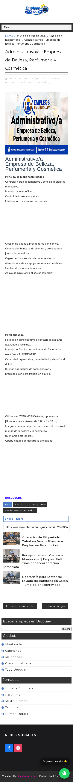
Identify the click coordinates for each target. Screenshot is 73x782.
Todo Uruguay (16, 669)
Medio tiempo (16, 701)
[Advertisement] (36, 222)
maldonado (13, 657)
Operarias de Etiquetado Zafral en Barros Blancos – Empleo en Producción (42, 541)
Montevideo (14, 644)
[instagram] (18, 748)
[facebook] (9, 748)
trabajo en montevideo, (35, 82)
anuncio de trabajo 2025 (30, 35)
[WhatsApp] (64, 773)
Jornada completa (19, 688)
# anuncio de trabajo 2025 (29, 504)
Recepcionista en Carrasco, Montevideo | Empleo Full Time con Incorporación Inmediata (33, 561)
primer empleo (17, 714)
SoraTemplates (27, 776)
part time (13, 694)
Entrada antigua (55, 606)
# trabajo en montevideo (20, 510)
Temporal (12, 707)
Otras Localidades (19, 663)
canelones (13, 650)
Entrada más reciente (20, 606)
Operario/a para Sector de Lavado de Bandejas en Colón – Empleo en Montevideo (45, 580)
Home (9, 35)
